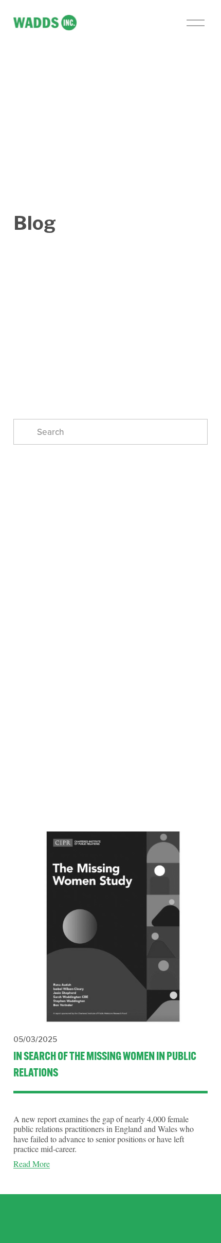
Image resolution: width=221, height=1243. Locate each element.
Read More (31, 1163)
